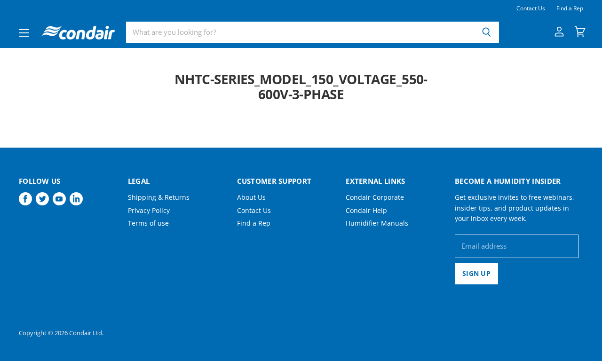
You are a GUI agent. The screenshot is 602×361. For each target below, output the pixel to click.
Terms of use (148, 223)
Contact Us (530, 8)
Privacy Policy (149, 210)
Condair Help (366, 210)
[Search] (486, 32)
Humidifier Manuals (377, 223)
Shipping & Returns (159, 197)
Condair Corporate (375, 197)
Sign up (476, 273)
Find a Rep (569, 8)
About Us (251, 197)
